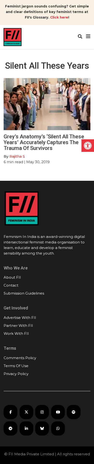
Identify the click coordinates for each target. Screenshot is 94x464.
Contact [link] (11, 285)
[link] (87, 145)
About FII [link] (12, 277)
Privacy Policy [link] (16, 373)
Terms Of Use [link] (16, 365)
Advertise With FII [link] (20, 317)
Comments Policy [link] (20, 358)
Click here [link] (59, 17)
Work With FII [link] (16, 333)
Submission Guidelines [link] (24, 293)
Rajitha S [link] (17, 156)
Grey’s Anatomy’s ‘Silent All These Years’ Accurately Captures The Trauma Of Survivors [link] (44, 142)
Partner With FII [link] (18, 325)
